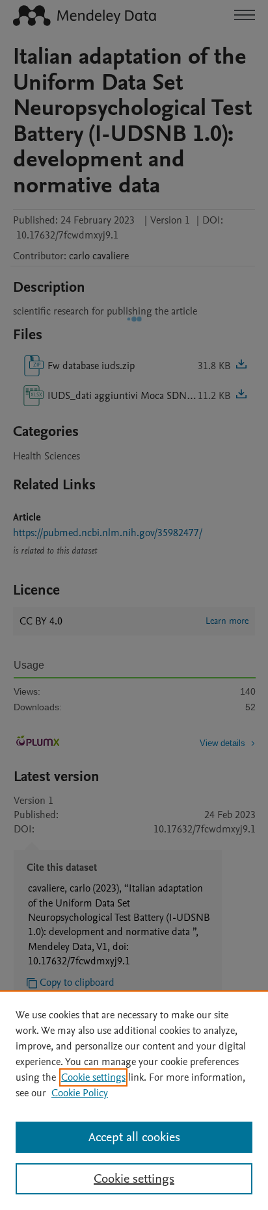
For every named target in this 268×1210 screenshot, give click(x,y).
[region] (134, 1100)
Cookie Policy (79, 1093)
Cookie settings (93, 1077)
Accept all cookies (134, 1137)
